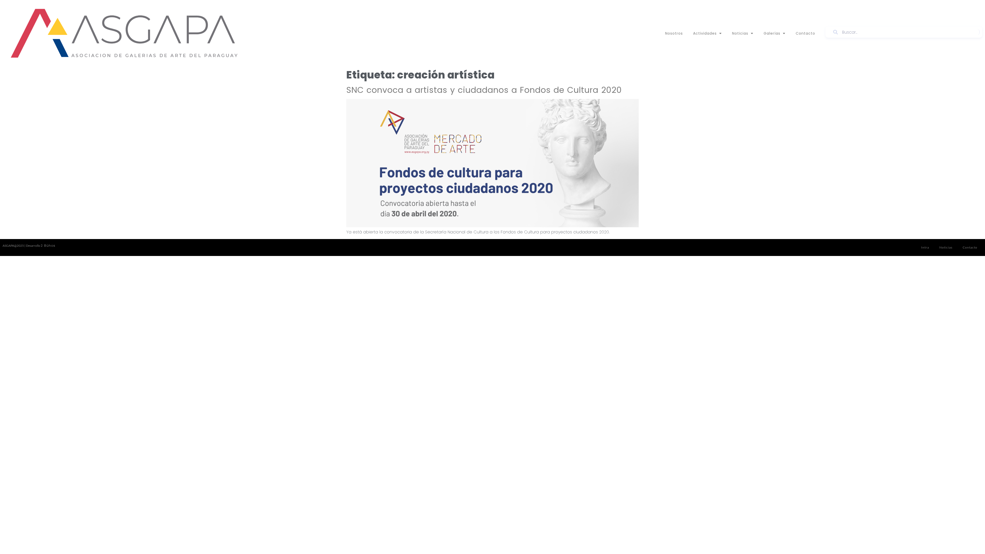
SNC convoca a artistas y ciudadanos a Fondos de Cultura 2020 (484, 90)
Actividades (705, 33)
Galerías (772, 33)
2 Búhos (48, 245)
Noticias (740, 33)
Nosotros (674, 33)
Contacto (805, 33)
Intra (925, 247)
